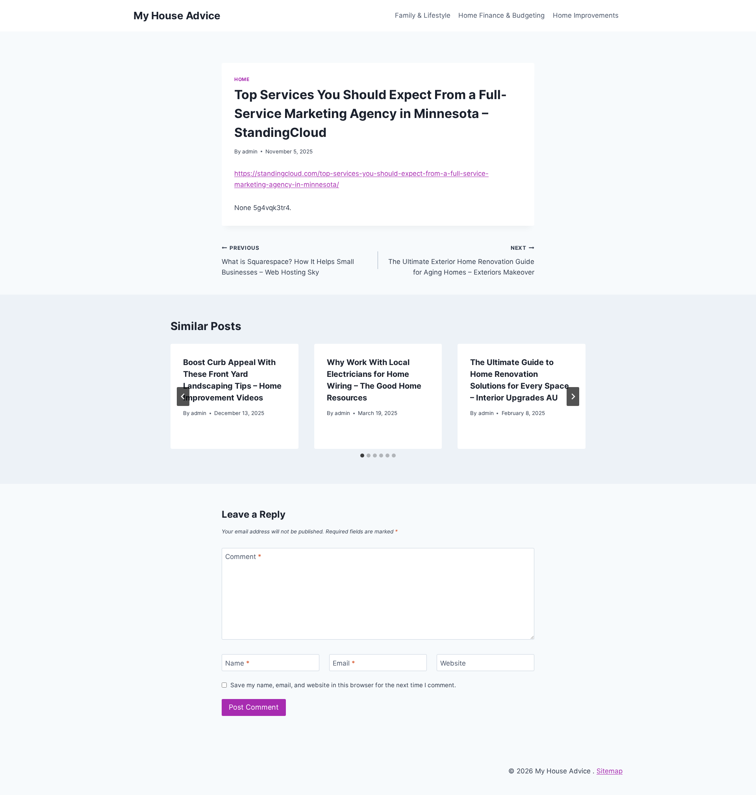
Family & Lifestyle (422, 15)
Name (237, 663)
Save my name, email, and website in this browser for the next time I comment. (343, 685)
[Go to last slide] (183, 396)
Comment (243, 557)
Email (344, 663)
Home (241, 79)
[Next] (573, 396)
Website (453, 663)
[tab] (362, 455)
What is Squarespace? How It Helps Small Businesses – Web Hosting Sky (288, 260)
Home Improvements (586, 15)
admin (250, 151)
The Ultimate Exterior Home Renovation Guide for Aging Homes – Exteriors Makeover (461, 260)
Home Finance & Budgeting (501, 15)
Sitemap (610, 771)
